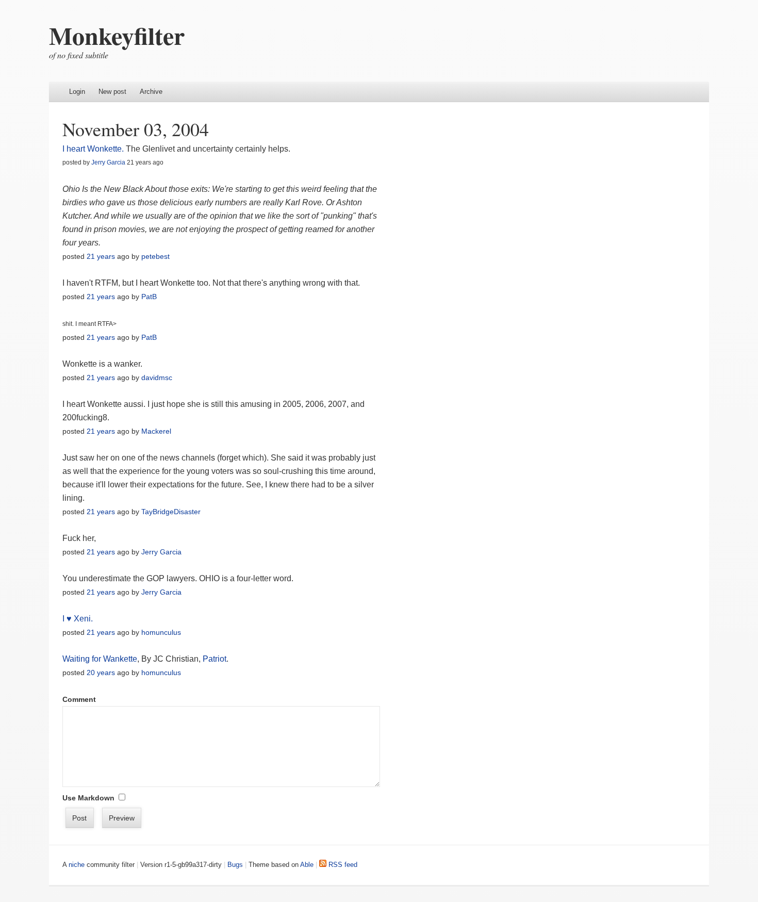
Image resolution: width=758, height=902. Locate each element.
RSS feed (341, 864)
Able (307, 864)
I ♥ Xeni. (77, 618)
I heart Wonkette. (93, 148)
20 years (101, 672)
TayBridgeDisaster (171, 511)
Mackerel (156, 431)
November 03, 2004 (135, 129)
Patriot (214, 658)
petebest (155, 256)
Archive (151, 91)
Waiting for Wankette (99, 658)
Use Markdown (88, 798)
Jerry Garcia (108, 162)
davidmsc (156, 377)
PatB (149, 296)
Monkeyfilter (117, 35)
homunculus (161, 632)
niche (77, 864)
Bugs (235, 864)
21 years (101, 256)
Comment (79, 699)
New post (112, 91)
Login (77, 91)
